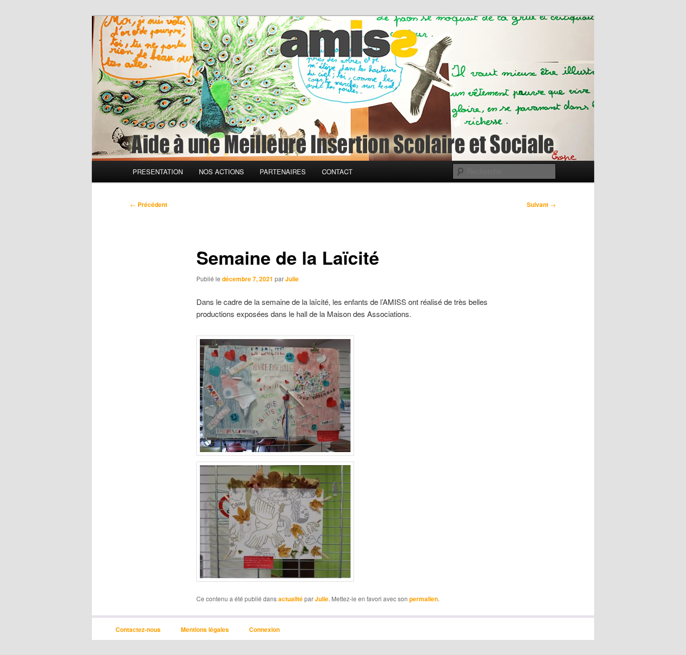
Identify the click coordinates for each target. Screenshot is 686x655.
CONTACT (337, 171)
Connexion (264, 629)
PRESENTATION (158, 171)
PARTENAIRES (283, 171)
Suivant (541, 204)
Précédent (148, 204)
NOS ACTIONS (221, 171)
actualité (290, 598)
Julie (292, 278)
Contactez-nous (138, 629)
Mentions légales (205, 629)
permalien (423, 598)
